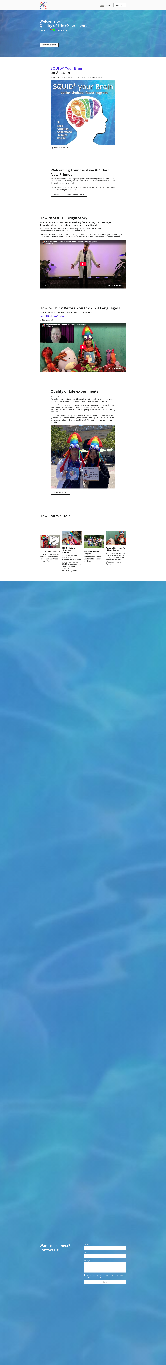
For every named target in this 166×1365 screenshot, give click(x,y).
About (108, 5)
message (87, 1261)
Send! (105, 1282)
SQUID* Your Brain (67, 68)
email (86, 1253)
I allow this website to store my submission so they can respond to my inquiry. (105, 1276)
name (86, 1244)
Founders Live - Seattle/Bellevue (68, 194)
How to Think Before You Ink (52, 316)
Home (102, 5)
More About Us (60, 492)
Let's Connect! (49, 45)
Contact (120, 5)
